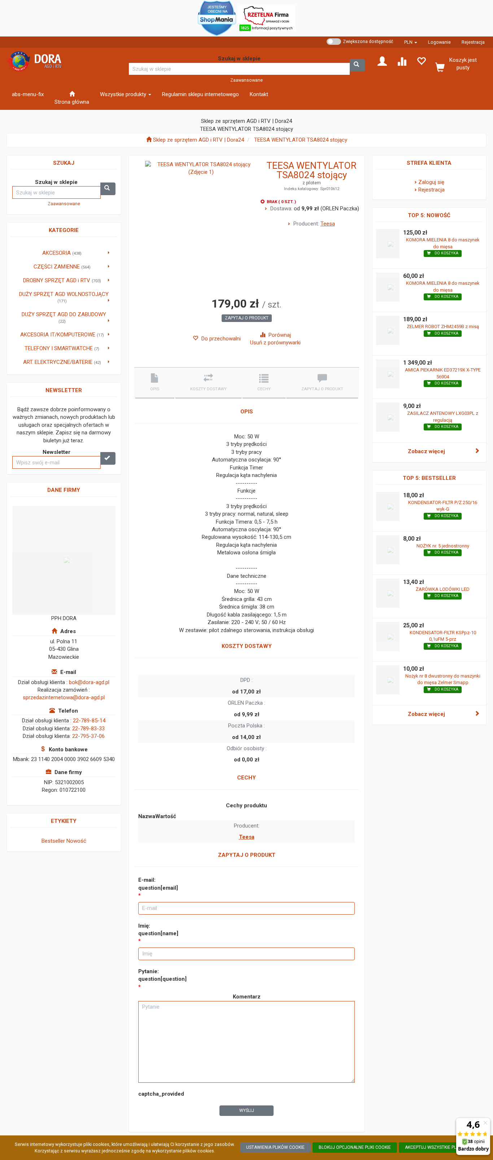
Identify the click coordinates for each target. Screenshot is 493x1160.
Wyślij (246, 1110)
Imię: (158, 930)
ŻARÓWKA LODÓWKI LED (443, 589)
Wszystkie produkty (124, 94)
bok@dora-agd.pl (89, 682)
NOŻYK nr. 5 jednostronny (442, 546)
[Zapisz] (107, 458)
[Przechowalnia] (421, 61)
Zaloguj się (431, 182)
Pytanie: (162, 975)
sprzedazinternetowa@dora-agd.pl (64, 697)
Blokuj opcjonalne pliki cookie (355, 1147)
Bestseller (53, 841)
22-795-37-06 (88, 736)
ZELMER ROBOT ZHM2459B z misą (443, 326)
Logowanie (439, 42)
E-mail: (158, 884)
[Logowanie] (382, 61)
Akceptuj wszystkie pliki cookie (441, 1147)
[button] (411, 42)
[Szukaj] (357, 65)
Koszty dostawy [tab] (208, 389)
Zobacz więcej (426, 451)
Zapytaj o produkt (247, 318)
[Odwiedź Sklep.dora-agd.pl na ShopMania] (216, 17)
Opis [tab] (154, 389)
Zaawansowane (246, 80)
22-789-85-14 (89, 720)
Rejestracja (473, 42)
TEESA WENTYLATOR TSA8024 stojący (300, 140)
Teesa (327, 223)
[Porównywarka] (401, 61)
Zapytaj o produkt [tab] (322, 389)
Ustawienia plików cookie (275, 1147)
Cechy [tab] (264, 389)
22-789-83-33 (88, 728)
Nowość (76, 841)
